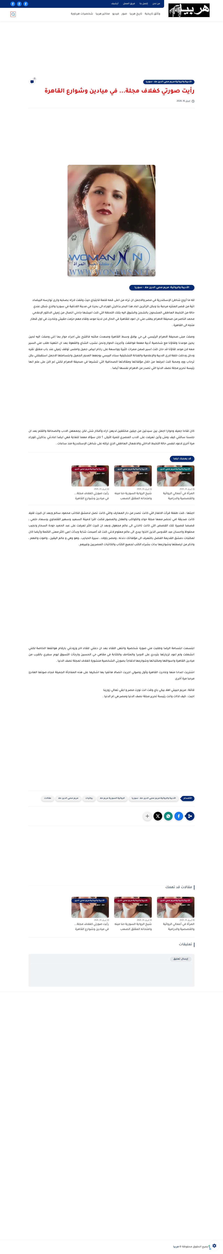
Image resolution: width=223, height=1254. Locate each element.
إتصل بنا (144, 4)
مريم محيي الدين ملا (68, 798)
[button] (178, 816)
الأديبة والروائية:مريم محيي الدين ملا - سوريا (169, 82)
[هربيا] (189, 10)
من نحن (156, 4)
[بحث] (13, 14)
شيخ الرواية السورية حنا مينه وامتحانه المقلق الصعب (133, 496)
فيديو (115, 14)
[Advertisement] (111, 52)
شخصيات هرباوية (82, 14)
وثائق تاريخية (152, 14)
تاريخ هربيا (136, 14)
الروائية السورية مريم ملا (112, 798)
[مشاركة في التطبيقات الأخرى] (147, 816)
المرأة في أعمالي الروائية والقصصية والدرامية (178, 496)
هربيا (176, 1247)
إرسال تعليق (180, 959)
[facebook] (25, 4)
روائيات (89, 798)
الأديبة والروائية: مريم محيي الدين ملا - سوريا (161, 287)
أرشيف (114, 4)
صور (124, 14)
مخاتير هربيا (103, 14)
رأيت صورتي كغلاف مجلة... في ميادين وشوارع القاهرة (91, 496)
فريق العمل (129, 4)
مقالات (47, 798)
